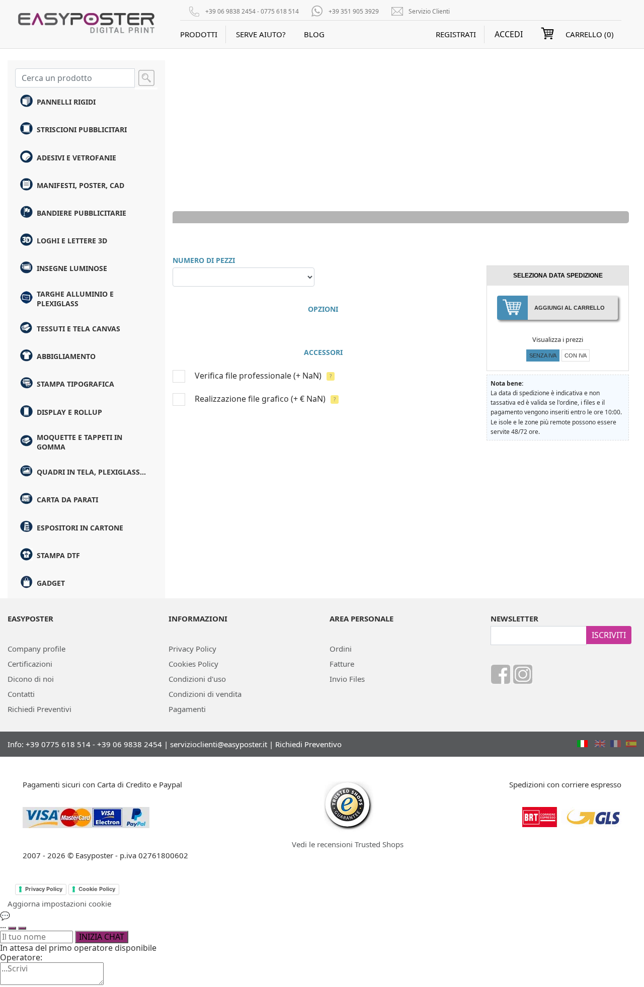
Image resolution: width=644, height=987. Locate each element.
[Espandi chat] (12, 928)
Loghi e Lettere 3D (72, 240)
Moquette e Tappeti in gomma (79, 442)
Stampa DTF (58, 555)
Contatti (21, 694)
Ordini (341, 649)
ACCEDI (509, 34)
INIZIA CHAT (101, 936)
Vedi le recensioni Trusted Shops (348, 844)
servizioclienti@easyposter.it (218, 744)
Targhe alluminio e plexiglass (75, 298)
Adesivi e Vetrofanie (76, 157)
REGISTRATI (456, 34)
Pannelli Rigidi (66, 102)
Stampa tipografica (75, 384)
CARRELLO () (590, 34)
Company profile (36, 649)
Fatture (342, 664)
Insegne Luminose (72, 268)
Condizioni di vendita (205, 694)
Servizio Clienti (429, 11)
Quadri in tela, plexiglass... (91, 472)
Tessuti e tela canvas (78, 328)
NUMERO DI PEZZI (204, 260)
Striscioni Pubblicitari (82, 129)
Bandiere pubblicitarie (81, 213)
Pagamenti (187, 709)
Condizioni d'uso (197, 679)
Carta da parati (67, 499)
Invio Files (347, 679)
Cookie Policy (96, 888)
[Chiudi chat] (22, 928)
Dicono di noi (31, 679)
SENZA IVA (542, 355)
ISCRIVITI (609, 635)
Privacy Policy (192, 649)
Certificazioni (30, 664)
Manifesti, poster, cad (80, 185)
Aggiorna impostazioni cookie (59, 904)
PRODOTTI (198, 34)
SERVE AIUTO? (261, 34)
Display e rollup (69, 412)
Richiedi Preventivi (39, 709)
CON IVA (576, 355)
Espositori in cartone (80, 527)
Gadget (51, 583)
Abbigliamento (66, 356)
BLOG (314, 34)
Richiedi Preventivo (308, 744)
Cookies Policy (193, 664)
